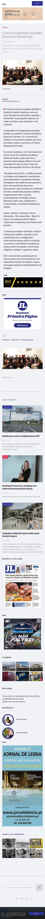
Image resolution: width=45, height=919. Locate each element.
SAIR (37, 3)
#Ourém (6, 340)
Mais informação (6, 917)
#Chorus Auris (27, 340)
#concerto (15, 340)
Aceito (36, 913)
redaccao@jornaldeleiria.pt (11, 101)
